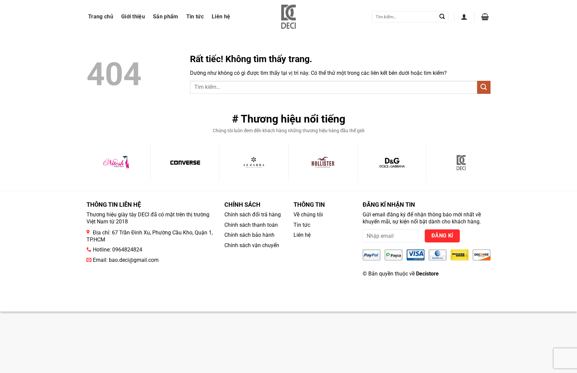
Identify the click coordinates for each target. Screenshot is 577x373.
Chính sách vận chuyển (251, 245)
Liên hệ (221, 16)
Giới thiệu (133, 16)
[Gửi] (442, 16)
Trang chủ (100, 16)
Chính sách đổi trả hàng (252, 214)
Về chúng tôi (308, 214)
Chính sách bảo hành (249, 235)
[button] (464, 16)
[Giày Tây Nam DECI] (288, 16)
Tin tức (195, 16)
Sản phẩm (165, 16)
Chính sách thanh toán (251, 225)
